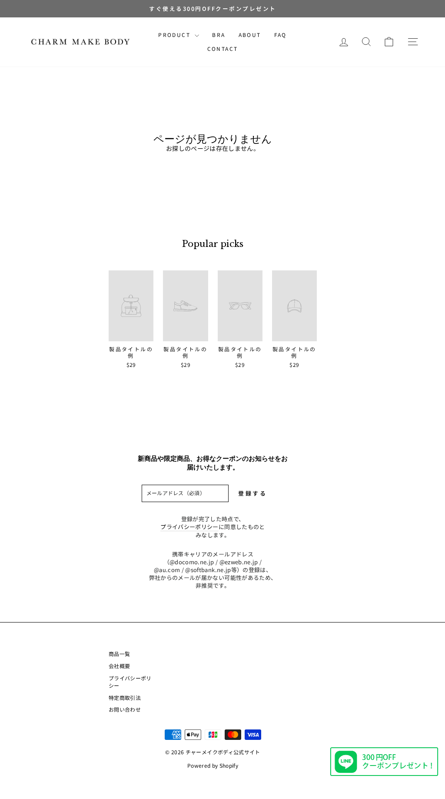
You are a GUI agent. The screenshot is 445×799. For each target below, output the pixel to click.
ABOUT (250, 34)
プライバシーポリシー (189, 527)
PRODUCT (175, 34)
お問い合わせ (125, 709)
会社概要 (119, 665)
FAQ (280, 34)
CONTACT (222, 48)
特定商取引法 (125, 697)
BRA (218, 34)
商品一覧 (119, 653)
